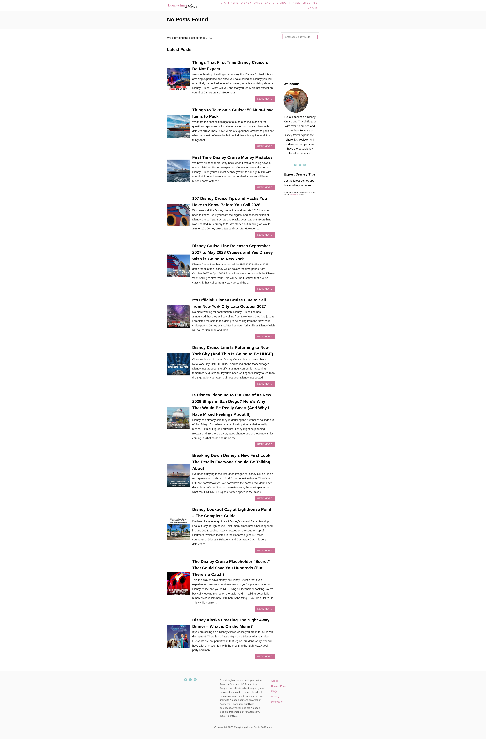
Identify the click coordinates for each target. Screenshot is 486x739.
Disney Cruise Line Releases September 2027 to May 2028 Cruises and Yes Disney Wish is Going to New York (232, 252)
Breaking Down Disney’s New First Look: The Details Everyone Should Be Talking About (232, 462)
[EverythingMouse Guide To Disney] (185, 5)
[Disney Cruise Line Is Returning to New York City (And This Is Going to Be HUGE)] (178, 365)
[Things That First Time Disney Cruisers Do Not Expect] (178, 80)
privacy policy (293, 195)
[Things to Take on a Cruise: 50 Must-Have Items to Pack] (178, 128)
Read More (265, 99)
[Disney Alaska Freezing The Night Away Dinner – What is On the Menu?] (178, 638)
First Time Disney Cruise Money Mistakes (232, 157)
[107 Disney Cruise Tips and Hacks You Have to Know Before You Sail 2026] (178, 216)
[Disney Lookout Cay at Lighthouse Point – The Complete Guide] (178, 529)
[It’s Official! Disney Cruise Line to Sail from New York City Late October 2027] (178, 318)
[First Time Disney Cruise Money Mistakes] (178, 172)
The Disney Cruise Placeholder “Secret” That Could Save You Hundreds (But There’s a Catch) (231, 568)
